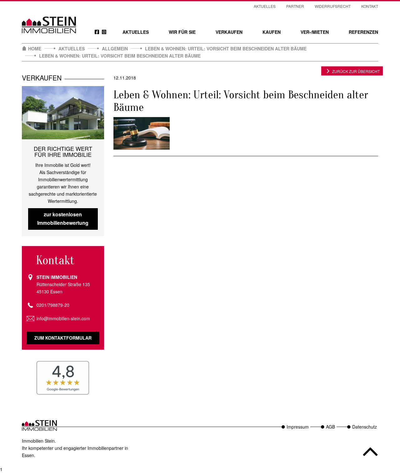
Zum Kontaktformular (63, 338)
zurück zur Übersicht (356, 71)
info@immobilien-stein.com (63, 318)
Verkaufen (229, 32)
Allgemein (115, 48)
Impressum (298, 427)
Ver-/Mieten (315, 32)
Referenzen (363, 32)
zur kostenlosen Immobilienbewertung (62, 218)
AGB (330, 427)
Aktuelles (135, 32)
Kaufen (271, 32)
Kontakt (369, 6)
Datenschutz (364, 427)
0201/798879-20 (53, 305)
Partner (295, 6)
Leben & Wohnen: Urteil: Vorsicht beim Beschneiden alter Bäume (226, 48)
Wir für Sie (182, 32)
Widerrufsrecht (333, 6)
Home (34, 48)
